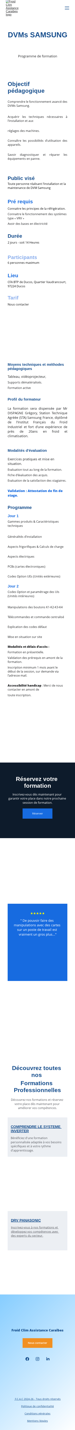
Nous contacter (37, 1343)
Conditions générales (37, 1413)
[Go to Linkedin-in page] (48, 1359)
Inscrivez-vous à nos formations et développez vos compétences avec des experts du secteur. (35, 1231)
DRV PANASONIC (26, 1220)
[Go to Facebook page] (27, 1359)
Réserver (37, 813)
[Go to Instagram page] (37, 1359)
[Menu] (67, 8)
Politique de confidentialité (37, 1406)
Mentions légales (37, 1421)
